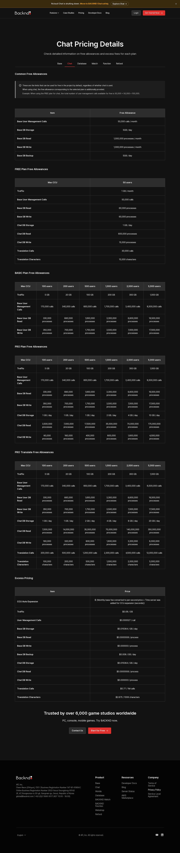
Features (53, 13)
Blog (107, 13)
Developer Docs (94, 13)
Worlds (98, 791)
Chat (69, 63)
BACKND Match (102, 799)
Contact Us (77, 730)
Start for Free (98, 730)
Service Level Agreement (154, 795)
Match (95, 63)
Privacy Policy (154, 790)
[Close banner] (176, 4)
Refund (119, 63)
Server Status (128, 791)
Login (136, 13)
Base (59, 63)
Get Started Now (152, 13)
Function (107, 63)
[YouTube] (157, 835)
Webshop (99, 810)
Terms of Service (152, 784)
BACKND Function (99, 804)
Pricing (81, 13)
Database (81, 63)
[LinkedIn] (162, 835)
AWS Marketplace (127, 796)
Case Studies (68, 13)
